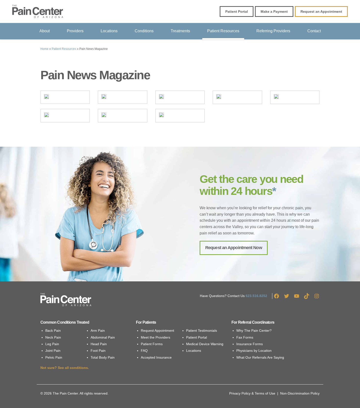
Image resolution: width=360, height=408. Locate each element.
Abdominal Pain (103, 337)
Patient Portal (196, 337)
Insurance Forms (249, 344)
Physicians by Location (254, 351)
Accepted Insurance (156, 357)
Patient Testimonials (201, 330)
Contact (314, 31)
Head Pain (99, 344)
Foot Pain (98, 351)
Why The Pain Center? (254, 330)
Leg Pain (52, 344)
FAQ (144, 351)
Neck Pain (53, 337)
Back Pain (53, 330)
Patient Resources (223, 31)
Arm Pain (98, 330)
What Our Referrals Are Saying (260, 357)
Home (44, 49)
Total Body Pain (103, 357)
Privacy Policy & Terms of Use (252, 393)
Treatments (180, 31)
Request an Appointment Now (233, 247)
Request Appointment (157, 330)
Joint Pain (52, 351)
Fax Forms (244, 337)
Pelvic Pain (53, 357)
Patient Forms (152, 344)
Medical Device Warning (204, 344)
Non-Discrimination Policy (300, 393)
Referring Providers (273, 31)
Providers (75, 31)
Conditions (144, 31)
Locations (109, 31)
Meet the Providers (155, 337)
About (44, 31)
